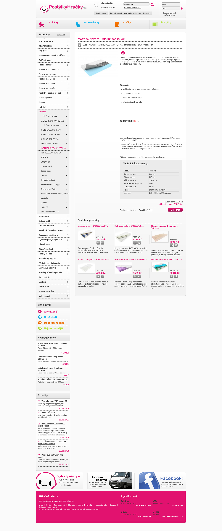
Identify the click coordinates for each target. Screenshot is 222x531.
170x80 (44, 203)
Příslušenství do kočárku (49, 263)
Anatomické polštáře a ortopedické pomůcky (55, 196)
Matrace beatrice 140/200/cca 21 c (166, 259)
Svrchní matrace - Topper (51, 185)
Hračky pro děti (45, 254)
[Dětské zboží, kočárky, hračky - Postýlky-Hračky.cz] (65, 9)
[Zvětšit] (98, 78)
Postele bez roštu (46, 291)
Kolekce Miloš (46, 166)
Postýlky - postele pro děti (50, 93)
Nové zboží (50, 317)
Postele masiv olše (47, 88)
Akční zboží (50, 311)
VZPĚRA (44, 157)
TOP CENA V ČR (46, 41)
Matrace (42, 112)
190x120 (44, 207)
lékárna (70, 501)
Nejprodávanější (53, 328)
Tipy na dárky (44, 277)
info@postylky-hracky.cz (172, 516)
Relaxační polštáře (48, 189)
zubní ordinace (60, 501)
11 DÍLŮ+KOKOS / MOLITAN (52, 121)
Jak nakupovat (116, 13)
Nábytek (42, 107)
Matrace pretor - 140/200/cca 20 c (93, 226)
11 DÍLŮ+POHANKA (49, 116)
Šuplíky (42, 102)
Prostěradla (44, 216)
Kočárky (53, 22)
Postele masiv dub (47, 84)
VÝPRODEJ (44, 287)
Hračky (127, 22)
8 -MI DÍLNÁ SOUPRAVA (51, 130)
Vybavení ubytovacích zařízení (52, 55)
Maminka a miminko (47, 268)
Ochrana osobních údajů (48, 507)
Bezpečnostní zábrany (48, 235)
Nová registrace (169, 15)
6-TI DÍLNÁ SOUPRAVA (50, 135)
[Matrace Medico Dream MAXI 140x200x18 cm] (160, 242)
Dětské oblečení (46, 249)
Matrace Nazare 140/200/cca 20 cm (138, 45)
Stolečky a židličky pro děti (50, 273)
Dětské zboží (44, 244)
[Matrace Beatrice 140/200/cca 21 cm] (160, 271)
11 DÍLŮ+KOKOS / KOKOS (51, 125)
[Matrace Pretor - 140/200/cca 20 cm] (86, 239)
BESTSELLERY (45, 46)
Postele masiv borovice (49, 69)
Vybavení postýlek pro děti (50, 240)
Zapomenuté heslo (170, 13)
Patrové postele (45, 98)
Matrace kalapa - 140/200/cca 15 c (93, 259)
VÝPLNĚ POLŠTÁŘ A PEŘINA (53, 148)
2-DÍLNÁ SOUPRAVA (49, 144)
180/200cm (45, 162)
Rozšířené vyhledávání (132, 7)
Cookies (113, 505)
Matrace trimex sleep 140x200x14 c (130, 259)
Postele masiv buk (47, 79)
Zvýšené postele (46, 60)
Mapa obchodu (101, 505)
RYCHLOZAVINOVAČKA (51, 153)
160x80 (44, 175)
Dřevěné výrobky (46, 226)
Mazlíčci (42, 282)
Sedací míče (46, 171)
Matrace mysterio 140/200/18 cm (129, 226)
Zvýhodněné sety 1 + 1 (50, 212)
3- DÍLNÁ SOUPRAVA (49, 139)
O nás (104, 13)
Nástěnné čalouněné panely (51, 230)
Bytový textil (44, 221)
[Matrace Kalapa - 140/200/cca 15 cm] (86, 273)
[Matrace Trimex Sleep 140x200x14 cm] (123, 273)
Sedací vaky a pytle (47, 258)
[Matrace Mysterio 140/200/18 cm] (123, 245)
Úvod (97, 13)
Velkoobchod (44, 296)
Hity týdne (43, 51)
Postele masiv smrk (47, 74)
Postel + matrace (46, 65)
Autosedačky (91, 22)
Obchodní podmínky (132, 13)
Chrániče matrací (48, 180)
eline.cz (92, 509)
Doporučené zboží (54, 323)
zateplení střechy (46, 501)
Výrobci (61, 34)
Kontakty (146, 13)
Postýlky (166, 22)
